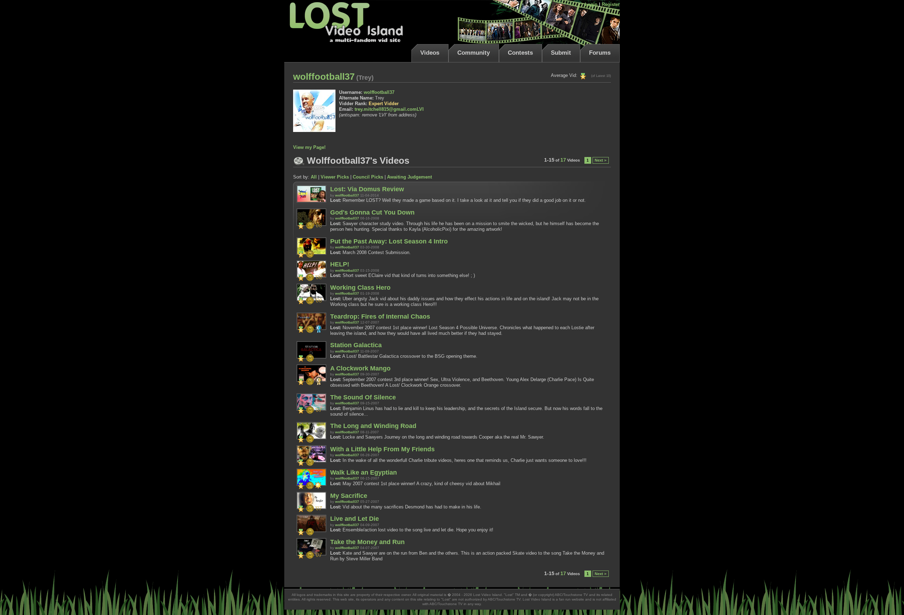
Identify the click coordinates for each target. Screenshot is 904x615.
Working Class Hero (360, 287)
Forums (600, 52)
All (314, 177)
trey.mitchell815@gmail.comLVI (389, 109)
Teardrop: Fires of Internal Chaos (380, 316)
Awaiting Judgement (409, 177)
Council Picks (368, 177)
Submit (561, 52)
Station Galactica (356, 345)
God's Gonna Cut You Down (372, 212)
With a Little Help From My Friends (382, 449)
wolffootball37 (379, 92)
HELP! (339, 264)
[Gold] (583, 75)
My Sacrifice (348, 495)
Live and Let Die (354, 518)
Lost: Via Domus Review (367, 189)
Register (611, 4)
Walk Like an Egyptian (363, 472)
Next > (600, 160)
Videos (429, 52)
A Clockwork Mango (360, 368)
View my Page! (309, 147)
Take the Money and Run (367, 541)
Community (473, 52)
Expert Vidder (384, 103)
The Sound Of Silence (363, 397)
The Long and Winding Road (373, 425)
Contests (520, 52)
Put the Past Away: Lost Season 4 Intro (389, 241)
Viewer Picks (335, 177)
